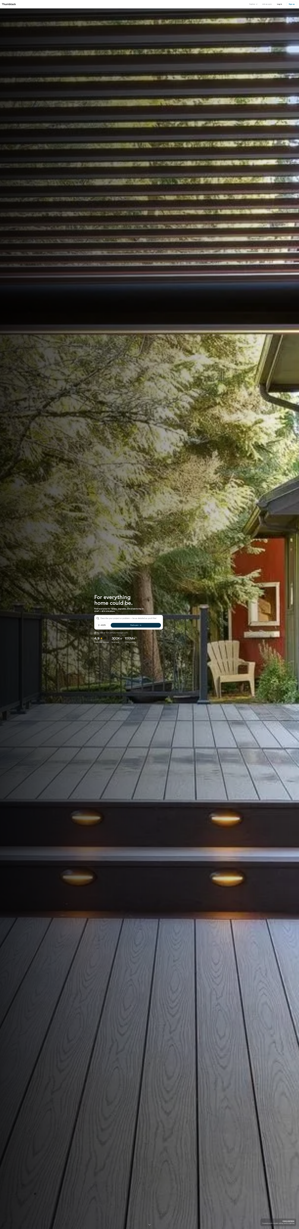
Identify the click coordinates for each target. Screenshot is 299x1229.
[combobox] (130, 618)
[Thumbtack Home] (9, 4)
